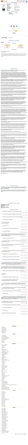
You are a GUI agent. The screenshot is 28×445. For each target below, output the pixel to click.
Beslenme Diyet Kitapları (5, 431)
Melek (19, 289)
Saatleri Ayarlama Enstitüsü (6, 375)
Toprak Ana (3, 362)
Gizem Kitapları (4, 426)
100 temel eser (4, 339)
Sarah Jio (3, 403)
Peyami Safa (3, 401)
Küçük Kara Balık (4, 357)
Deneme (9, 42)
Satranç (3, 364)
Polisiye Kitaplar (4, 418)
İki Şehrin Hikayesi (4, 365)
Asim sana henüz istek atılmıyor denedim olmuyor (13, 264)
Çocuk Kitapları (4, 411)
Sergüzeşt (3, 368)
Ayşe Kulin (3, 393)
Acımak (3, 346)
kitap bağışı (3, 342)
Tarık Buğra (3, 404)
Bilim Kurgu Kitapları (4, 427)
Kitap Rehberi (14, 343)
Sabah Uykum (4, 331)
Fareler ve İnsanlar (4, 376)
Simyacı (3, 380)
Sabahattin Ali (4, 402)
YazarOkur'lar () (7, 44)
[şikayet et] (26, 212)
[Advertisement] (14, 19)
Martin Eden (3, 385)
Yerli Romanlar (4, 413)
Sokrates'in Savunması (5, 350)
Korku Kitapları (4, 409)
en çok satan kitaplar (5, 336)
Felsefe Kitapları (4, 422)
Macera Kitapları (4, 419)
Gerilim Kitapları (4, 423)
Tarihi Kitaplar (4, 410)
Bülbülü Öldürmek (4, 359)
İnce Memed (3, 363)
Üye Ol (12, 37)
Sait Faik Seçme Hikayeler (5, 387)
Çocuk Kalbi (3, 356)
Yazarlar (14, 390)
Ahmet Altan (12, 187)
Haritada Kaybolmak (4, 352)
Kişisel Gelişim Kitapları (5, 416)
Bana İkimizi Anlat (4, 330)
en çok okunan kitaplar (5, 338)
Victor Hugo (3, 405)
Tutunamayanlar (4, 345)
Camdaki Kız (3, 347)
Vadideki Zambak (4, 366)
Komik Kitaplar (4, 415)
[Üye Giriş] (26, 0)
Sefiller (3, 379)
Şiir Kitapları (3, 429)
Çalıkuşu (3, 355)
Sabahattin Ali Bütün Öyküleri (6, 389)
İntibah (3, 358)
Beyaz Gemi (3, 369)
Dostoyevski (3, 396)
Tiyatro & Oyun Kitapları (5, 432)
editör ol (3, 341)
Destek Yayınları (16, 6)
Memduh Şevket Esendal (5, 399)
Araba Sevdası (4, 370)
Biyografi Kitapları (4, 430)
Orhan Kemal (3, 400)
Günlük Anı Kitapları (4, 425)
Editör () (20, 44)
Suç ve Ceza (3, 378)
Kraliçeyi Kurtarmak (4, 353)
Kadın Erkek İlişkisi (4, 417)
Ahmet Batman (14, 326)
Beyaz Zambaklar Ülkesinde (6, 360)
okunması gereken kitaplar (5, 337)
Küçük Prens (3, 372)
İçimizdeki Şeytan (4, 367)
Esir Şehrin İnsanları (4, 383)
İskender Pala (4, 394)
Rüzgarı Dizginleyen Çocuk (5, 388)
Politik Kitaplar (4, 428)
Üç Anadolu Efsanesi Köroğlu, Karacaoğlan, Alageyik (9, 384)
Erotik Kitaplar (4, 408)
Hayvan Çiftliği (4, 349)
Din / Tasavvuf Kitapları (5, 420)
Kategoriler (14, 407)
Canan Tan (3, 395)
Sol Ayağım (3, 377)
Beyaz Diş (3, 374)
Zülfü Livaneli (4, 406)
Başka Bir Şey (4, 327)
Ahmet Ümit (3, 391)
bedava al (17, 12)
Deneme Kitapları (4, 421)
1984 (2, 348)
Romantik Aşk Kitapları (5, 412)
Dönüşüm (3, 373)
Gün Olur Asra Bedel (4, 344)
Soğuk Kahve (3, 332)
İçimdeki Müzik (4, 354)
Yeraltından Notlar (4, 386)
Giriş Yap (9, 37)
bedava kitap (3, 340)
